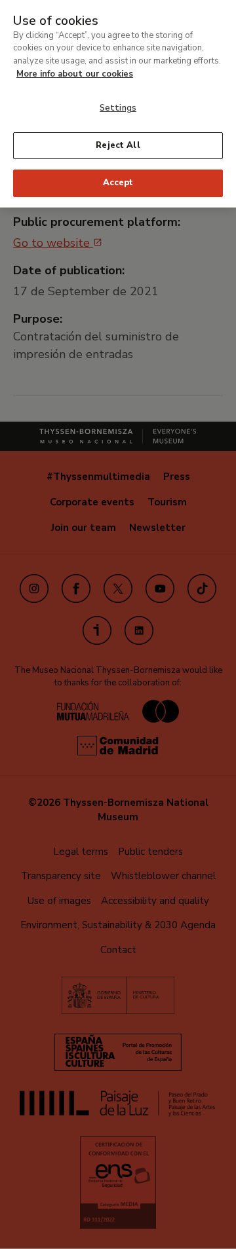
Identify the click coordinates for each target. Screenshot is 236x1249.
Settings (118, 108)
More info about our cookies (74, 74)
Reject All (118, 145)
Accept (118, 183)
